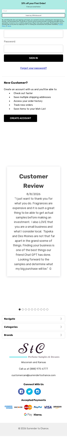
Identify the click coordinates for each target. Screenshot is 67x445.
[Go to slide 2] (23, 309)
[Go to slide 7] (38, 309)
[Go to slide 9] (44, 309)
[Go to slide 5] (32, 309)
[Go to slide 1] (20, 309)
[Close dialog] (65, 1)
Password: (10, 41)
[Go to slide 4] (29, 309)
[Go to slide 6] (35, 309)
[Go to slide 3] (26, 309)
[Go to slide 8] (41, 309)
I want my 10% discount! (33, 15)
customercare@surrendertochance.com (34, 375)
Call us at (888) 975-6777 (33, 368)
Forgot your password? (33, 68)
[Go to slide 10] (47, 309)
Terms (9, 26)
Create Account (20, 118)
